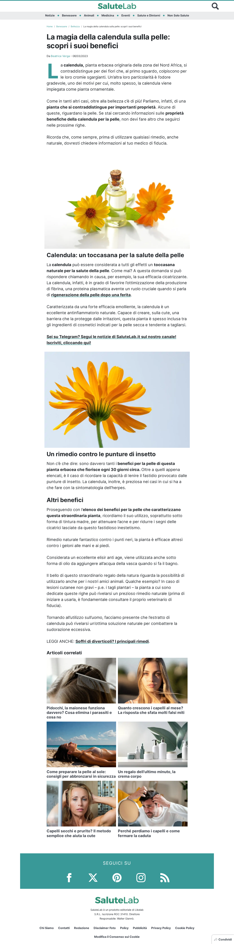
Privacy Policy (161, 928)
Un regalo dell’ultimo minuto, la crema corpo (147, 774)
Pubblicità (140, 928)
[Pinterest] (117, 877)
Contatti (64, 928)
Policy (124, 928)
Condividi (225, 939)
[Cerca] (215, 6)
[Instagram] (141, 877)
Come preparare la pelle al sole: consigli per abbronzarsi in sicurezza (81, 774)
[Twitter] (93, 877)
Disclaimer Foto (105, 928)
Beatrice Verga (60, 56)
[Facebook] (69, 877)
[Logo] (117, 6)
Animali (89, 15)
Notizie (50, 15)
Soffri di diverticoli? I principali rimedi (112, 641)
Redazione (81, 928)
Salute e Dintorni (148, 15)
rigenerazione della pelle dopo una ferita (91, 294)
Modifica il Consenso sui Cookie (117, 937)
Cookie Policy (184, 928)
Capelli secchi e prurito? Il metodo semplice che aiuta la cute (79, 833)
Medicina (107, 15)
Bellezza (75, 26)
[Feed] (164, 877)
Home (50, 26)
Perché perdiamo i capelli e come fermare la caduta (149, 833)
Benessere (69, 15)
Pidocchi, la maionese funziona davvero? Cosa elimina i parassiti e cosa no (79, 712)
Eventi (125, 15)
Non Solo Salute (178, 15)
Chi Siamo (46, 928)
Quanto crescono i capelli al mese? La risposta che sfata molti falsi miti (151, 710)
